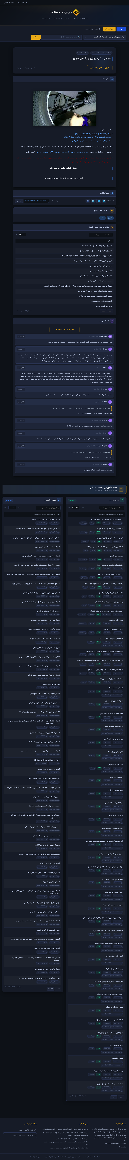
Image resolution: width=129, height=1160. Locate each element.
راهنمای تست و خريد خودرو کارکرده (47, 845)
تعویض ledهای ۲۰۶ (116, 688)
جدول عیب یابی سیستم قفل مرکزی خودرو (45, 638)
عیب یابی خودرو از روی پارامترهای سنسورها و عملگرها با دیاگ (38, 528)
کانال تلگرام (8, 2)
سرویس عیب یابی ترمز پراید (113, 905)
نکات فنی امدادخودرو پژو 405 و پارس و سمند (107, 519)
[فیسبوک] (88, 201)
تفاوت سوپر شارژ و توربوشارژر (112, 879)
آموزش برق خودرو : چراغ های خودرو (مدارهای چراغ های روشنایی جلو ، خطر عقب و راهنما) (34, 892)
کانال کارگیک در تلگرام (26, 1130)
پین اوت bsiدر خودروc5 (114, 1007)
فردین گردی (82, 559)
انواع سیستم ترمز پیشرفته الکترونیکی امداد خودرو (105, 867)
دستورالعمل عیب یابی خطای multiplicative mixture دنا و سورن (100, 660)
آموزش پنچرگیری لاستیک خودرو (101, 301)
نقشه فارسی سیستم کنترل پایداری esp (109, 1020)
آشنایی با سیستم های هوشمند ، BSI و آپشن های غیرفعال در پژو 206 (35, 939)
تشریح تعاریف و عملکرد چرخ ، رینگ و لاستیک (97, 245)
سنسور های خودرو (116, 556)
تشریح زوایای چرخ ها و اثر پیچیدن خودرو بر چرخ (93, 133)
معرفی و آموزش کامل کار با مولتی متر (47, 969)
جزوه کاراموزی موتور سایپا (114, 701)
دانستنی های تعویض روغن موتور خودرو (109, 943)
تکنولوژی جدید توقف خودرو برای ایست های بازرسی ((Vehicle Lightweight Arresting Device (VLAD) (78, 286)
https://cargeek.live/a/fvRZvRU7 (36, 201)
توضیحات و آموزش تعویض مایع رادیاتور (46, 836)
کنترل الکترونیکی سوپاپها (114, 956)
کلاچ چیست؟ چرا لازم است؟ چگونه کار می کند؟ (43, 778)
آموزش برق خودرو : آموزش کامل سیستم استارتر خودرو (41, 602)
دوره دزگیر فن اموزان (116, 620)
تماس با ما (122, 1147)
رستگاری (82, 523)
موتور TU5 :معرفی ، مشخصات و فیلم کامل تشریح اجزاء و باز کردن (37, 565)
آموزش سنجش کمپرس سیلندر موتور (47, 948)
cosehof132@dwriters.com (111, 646)
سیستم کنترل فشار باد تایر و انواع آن (100, 281)
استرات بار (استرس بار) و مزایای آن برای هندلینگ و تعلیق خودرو (37, 921)
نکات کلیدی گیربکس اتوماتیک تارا (111, 593)
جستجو (36, 37)
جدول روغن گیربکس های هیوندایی (110, 854)
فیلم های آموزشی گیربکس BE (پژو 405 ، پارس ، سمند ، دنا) (39, 978)
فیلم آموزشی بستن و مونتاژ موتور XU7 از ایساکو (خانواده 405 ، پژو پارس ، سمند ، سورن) (34, 816)
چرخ (109, 218)
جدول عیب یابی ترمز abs (114, 892)
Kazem (82, 532)
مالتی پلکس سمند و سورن (113, 726)
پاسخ (20, 336)
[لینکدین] (93, 201)
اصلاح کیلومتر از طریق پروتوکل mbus (110, 994)
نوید (85, 550)
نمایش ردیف (23, 235)
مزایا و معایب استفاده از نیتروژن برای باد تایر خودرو (95, 291)
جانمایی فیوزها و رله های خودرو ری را (110, 565)
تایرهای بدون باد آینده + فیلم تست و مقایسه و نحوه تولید (93, 261)
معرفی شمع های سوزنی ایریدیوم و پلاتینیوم (44, 912)
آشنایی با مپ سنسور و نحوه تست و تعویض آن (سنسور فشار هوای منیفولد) (33, 574)
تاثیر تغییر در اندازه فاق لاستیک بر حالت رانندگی (96, 276)
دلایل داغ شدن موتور (115, 764)
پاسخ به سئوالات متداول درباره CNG (47, 760)
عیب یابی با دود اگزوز (115, 790)
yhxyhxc (81, 614)
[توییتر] (98, 201)
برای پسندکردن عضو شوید (98, 68)
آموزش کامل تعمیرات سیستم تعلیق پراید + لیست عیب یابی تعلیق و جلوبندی (36, 958)
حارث (83, 682)
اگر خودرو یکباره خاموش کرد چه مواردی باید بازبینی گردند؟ (39, 712)
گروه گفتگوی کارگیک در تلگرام (23, 1135)
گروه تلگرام (21, 2)
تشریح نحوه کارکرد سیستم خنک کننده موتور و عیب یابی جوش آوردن (35, 583)
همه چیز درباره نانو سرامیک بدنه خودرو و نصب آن (42, 827)
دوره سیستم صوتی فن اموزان (113, 629)
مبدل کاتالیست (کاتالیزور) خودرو (48, 930)
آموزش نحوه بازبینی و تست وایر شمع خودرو (44, 693)
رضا (84, 587)
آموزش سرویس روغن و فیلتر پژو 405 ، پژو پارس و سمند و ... (38, 666)
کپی (18, 201)
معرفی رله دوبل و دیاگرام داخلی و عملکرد (45, 620)
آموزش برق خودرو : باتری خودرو (49, 769)
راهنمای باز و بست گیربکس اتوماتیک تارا (109, 602)
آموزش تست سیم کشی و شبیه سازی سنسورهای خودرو (40, 751)
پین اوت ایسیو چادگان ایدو (113, 969)
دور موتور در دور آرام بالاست (113, 739)
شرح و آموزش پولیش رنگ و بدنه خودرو (46, 797)
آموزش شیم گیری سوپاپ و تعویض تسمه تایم (44, 742)
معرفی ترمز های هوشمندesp (112, 828)
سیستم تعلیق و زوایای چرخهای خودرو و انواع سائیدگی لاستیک (87, 137)
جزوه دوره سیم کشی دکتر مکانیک (111, 638)
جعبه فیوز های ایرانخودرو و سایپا (111, 713)
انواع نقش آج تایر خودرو (104, 306)
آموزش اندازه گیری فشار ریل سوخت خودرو (45, 733)
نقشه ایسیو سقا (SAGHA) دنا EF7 (110, 574)
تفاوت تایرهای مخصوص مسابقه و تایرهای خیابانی (95, 296)
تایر (102, 218)
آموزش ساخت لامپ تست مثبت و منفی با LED (44, 675)
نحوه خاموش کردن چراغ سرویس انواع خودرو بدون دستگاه (39, 854)
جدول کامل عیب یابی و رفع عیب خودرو (46, 519)
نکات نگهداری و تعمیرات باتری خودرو (110, 528)
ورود (120, 29)
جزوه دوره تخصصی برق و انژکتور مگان (109, 1033)
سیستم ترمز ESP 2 (116, 815)
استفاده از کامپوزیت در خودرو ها (111, 679)
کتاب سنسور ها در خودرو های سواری (110, 1084)
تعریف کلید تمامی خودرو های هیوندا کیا (108, 981)
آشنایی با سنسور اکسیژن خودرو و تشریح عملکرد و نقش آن (39, 657)
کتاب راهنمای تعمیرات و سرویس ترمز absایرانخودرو (104, 841)
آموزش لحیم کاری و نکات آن (50, 863)
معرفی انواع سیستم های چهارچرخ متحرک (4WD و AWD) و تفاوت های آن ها (87, 255)
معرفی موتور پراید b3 (115, 752)
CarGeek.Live (114, 1135)
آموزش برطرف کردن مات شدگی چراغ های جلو (44, 872)
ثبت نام (108, 29)
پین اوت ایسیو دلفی (116, 1045)
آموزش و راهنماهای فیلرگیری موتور (47, 547)
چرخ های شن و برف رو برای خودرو (100, 266)
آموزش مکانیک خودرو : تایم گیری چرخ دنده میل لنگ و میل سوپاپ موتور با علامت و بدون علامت (34, 722)
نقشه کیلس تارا (117, 1058)
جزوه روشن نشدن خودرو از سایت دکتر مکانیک (106, 611)
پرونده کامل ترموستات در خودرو (48, 611)
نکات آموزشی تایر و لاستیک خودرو (100, 271)
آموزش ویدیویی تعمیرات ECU (49, 882)
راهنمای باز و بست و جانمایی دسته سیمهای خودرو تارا (104, 583)
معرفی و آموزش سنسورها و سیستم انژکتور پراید (43, 629)
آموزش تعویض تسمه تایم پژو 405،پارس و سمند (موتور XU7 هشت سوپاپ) (33, 787)
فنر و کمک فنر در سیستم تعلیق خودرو (46, 648)
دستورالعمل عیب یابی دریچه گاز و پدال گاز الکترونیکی (104, 651)
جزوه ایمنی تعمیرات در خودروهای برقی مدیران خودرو (104, 669)
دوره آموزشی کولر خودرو (51, 684)
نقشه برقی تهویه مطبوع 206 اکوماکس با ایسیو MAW (104, 547)
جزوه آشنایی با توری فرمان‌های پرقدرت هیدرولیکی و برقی (103, 918)
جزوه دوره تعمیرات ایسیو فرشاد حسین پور (108, 930)
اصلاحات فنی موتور (116, 777)
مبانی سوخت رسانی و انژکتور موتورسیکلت (108, 538)
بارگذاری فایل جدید (91, 29)
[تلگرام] (104, 201)
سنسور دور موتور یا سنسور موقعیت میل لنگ (44, 806)
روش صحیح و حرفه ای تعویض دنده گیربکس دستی (42, 902)
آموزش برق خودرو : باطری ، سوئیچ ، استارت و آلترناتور (41, 593)
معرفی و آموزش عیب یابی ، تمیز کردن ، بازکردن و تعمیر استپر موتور (36, 538)
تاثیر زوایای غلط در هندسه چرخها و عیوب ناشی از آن (91, 140)
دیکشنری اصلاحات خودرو (114, 803)
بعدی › (114, 1097)
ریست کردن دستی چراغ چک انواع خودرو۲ (108, 1071)
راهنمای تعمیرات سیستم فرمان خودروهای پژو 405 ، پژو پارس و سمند (62, 152)
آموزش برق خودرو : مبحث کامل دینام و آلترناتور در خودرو (40, 556)
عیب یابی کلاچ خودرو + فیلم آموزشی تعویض (44, 703)
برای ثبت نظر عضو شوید (63, 329)
